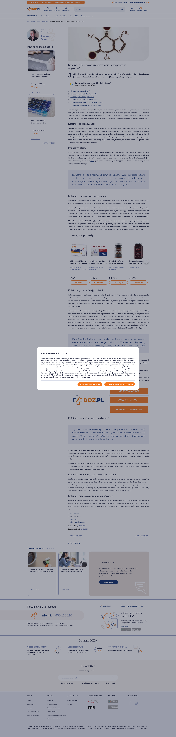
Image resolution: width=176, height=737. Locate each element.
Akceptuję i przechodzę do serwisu (119, 384)
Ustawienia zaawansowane (90, 384)
